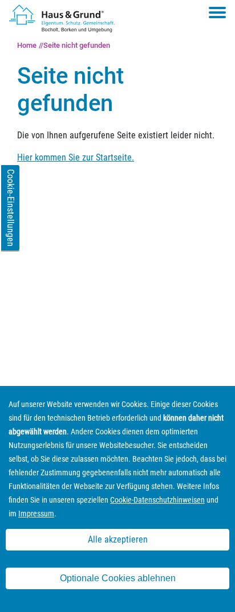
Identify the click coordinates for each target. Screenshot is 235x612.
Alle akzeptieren (118, 539)
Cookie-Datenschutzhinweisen (157, 499)
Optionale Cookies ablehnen (118, 578)
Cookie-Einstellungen (10, 208)
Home (27, 45)
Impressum (36, 513)
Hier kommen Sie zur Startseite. (75, 157)
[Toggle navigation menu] (217, 12)
